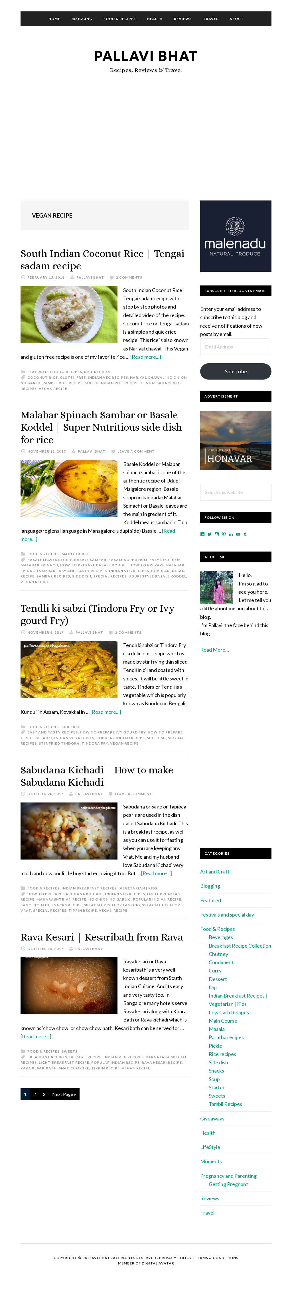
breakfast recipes (47, 1057)
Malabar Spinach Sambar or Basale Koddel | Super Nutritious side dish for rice (101, 427)
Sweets (70, 1051)
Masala (217, 1029)
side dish (81, 576)
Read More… (214, 649)
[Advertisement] (146, 149)
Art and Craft (215, 871)
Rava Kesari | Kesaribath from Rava (102, 937)
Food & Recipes (66, 372)
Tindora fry (95, 743)
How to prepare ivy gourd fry (113, 732)
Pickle (215, 1046)
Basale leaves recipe (49, 560)
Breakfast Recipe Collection (240, 946)
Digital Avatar (158, 1263)
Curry (215, 970)
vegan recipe (53, 388)
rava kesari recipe (162, 1062)
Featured (37, 372)
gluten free (73, 377)
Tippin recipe (82, 910)
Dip (213, 987)
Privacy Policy (175, 1258)
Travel (207, 1212)
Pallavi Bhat (146, 56)
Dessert (218, 979)
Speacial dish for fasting (112, 905)
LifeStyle (210, 1147)
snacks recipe (66, 905)
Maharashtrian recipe (61, 899)
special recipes (110, 576)
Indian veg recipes (108, 377)
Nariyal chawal (147, 377)
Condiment (221, 962)
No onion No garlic (109, 899)
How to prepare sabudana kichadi (65, 894)
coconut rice (42, 377)
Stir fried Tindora (59, 743)
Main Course (75, 554)
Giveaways (212, 1118)
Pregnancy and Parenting (228, 1176)
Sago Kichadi (35, 905)
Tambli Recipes (225, 1104)
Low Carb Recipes (229, 1012)
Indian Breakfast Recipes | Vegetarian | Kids (109, 888)
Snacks (216, 1070)
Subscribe (236, 371)
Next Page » (64, 1095)
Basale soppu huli (127, 560)
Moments (211, 1161)
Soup (214, 1079)
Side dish (71, 727)
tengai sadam (156, 383)
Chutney (218, 954)
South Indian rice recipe (112, 383)
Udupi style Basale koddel (157, 576)
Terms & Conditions (216, 1258)
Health (208, 1133)
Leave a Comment (136, 451)
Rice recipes (97, 372)
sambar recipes (53, 576)
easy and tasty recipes (52, 732)
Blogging (210, 886)
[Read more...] (145, 357)
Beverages (221, 937)
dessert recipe (85, 1057)
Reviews (209, 1198)
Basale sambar (90, 560)
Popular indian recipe (120, 738)
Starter (217, 1087)
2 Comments (129, 277)
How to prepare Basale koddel (93, 565)
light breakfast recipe (64, 1062)
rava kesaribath (39, 1068)
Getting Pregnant (228, 1184)
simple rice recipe (63, 383)
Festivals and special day (227, 914)
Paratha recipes (226, 1037)
